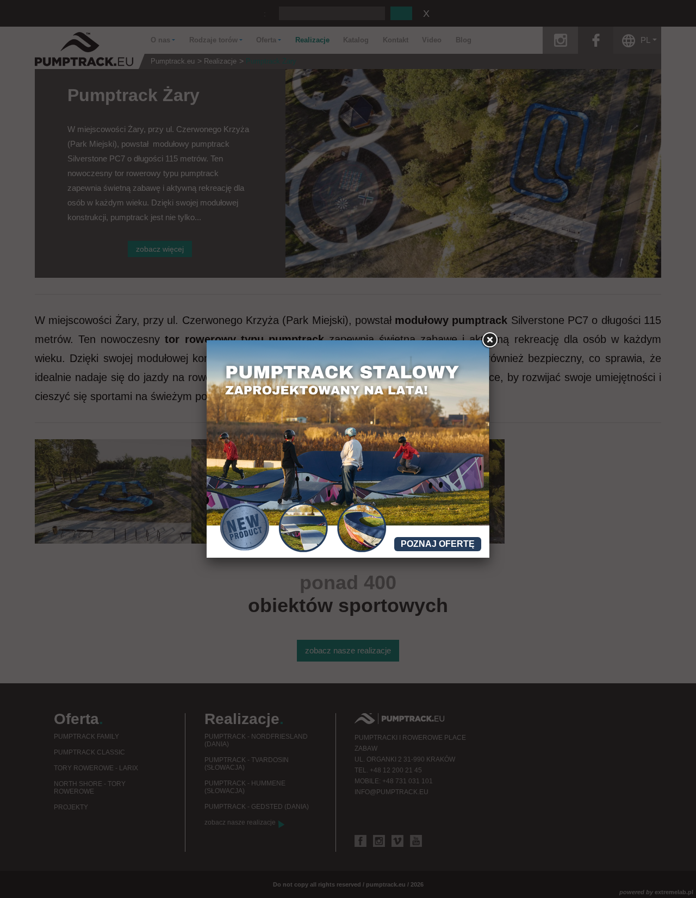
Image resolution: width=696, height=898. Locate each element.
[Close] (489, 340)
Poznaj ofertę (438, 543)
